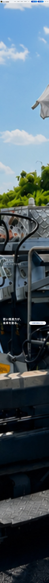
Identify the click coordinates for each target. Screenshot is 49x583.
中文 (47, 1)
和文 (45, 1)
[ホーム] (5, 1)
